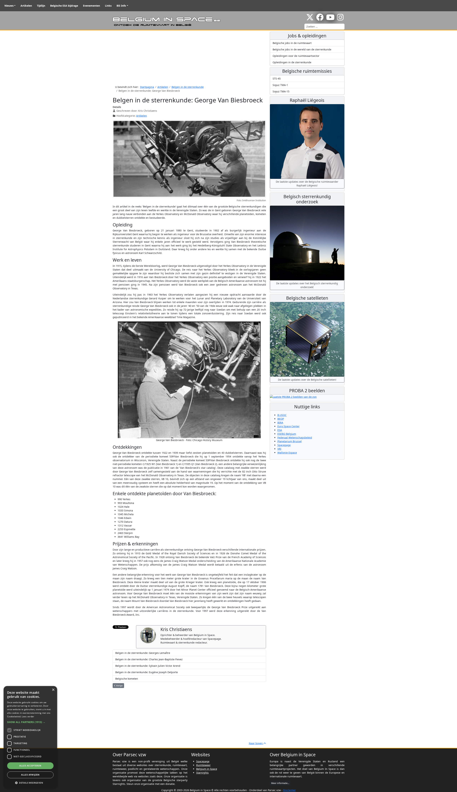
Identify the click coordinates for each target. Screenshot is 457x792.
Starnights (202, 772)
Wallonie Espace (287, 452)
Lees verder (28, 716)
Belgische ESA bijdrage (64, 5)
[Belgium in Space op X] (310, 19)
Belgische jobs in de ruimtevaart (292, 43)
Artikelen (26, 5)
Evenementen (91, 5)
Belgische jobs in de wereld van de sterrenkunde (302, 49)
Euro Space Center (288, 426)
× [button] (53, 690)
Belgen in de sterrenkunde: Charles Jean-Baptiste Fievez (149, 659)
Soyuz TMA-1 (280, 85)
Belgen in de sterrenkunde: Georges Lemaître (142, 653)
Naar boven (256, 743)
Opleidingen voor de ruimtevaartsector (296, 56)
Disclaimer (289, 790)
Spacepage (284, 445)
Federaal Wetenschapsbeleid (294, 437)
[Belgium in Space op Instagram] (340, 19)
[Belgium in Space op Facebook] (320, 19)
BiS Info (121, 5)
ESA (279, 430)
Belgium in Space (206, 769)
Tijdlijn (41, 5)
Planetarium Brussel (289, 441)
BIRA (280, 422)
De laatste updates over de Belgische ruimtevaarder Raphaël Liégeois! (307, 183)
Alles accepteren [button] (30, 765)
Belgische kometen (126, 678)
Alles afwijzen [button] (30, 774)
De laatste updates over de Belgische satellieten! (307, 379)
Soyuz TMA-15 (281, 91)
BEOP (280, 418)
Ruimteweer (203, 765)
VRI (279, 449)
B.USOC (282, 415)
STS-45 (277, 78)
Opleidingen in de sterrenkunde (292, 62)
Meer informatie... (280, 783)
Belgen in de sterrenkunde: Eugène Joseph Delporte (146, 672)
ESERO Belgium (286, 433)
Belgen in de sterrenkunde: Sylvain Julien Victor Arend (147, 665)
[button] (30, 722)
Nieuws (9, 5)
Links (108, 5)
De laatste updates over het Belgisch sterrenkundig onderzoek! (307, 285)
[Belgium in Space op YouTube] (330, 19)
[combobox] (324, 27)
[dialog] (30, 737)
